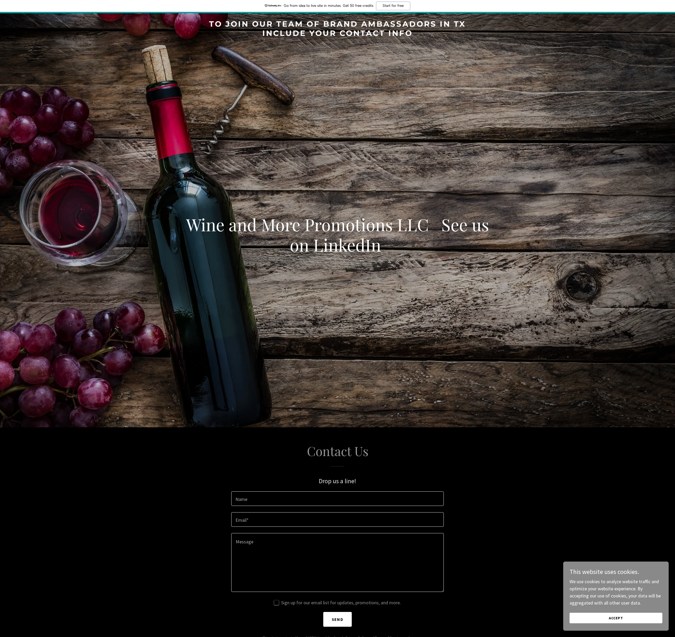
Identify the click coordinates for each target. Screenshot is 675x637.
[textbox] (337, 498)
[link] (337, 34)
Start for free (393, 6)
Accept (616, 618)
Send (337, 619)
